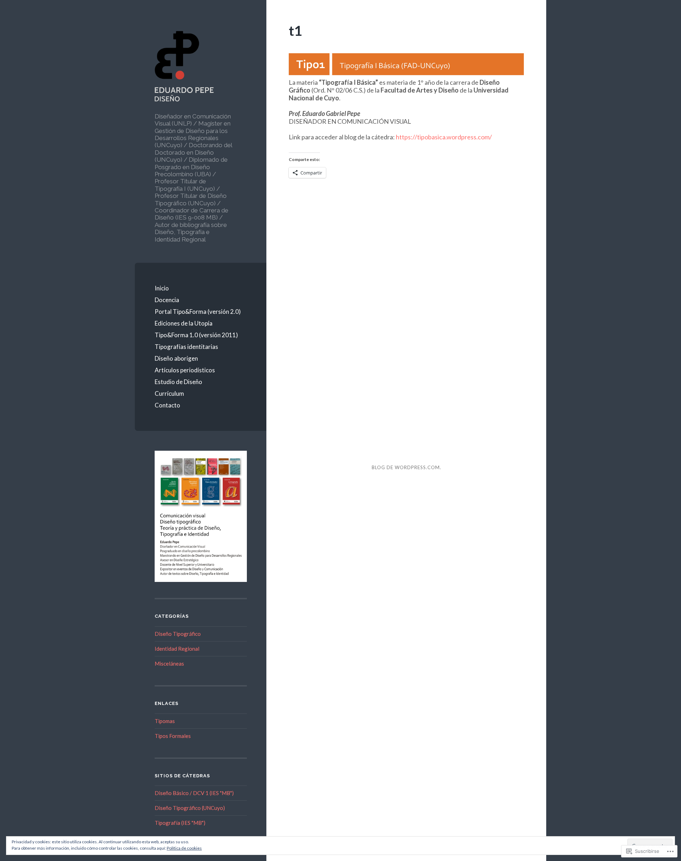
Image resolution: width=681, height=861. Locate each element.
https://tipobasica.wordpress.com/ (444, 137)
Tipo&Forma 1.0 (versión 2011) (196, 335)
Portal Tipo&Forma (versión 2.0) (198, 311)
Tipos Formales (173, 736)
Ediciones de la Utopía (183, 323)
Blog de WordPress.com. (406, 467)
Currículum (169, 393)
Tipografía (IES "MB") (180, 823)
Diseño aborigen (176, 358)
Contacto (167, 405)
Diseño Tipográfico (178, 634)
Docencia (167, 300)
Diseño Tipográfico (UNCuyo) (190, 808)
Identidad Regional (177, 648)
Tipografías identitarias (186, 346)
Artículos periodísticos (185, 370)
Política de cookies (184, 848)
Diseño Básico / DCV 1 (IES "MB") (194, 793)
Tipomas (165, 721)
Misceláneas (169, 663)
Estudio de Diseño (178, 381)
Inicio (162, 288)
